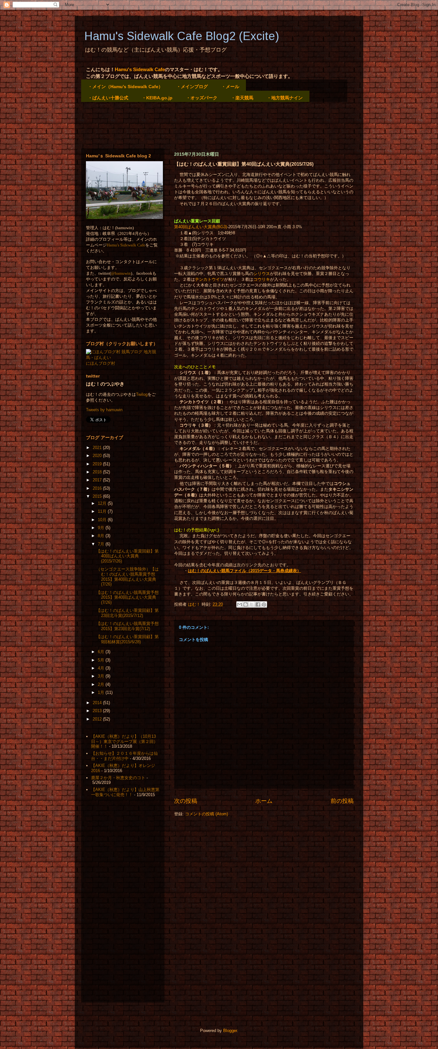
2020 (98, 455)
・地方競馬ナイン (285, 97)
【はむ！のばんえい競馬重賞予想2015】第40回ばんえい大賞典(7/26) (127, 597)
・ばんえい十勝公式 (108, 97)
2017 (98, 480)
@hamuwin (121, 273)
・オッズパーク (201, 97)
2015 (98, 496)
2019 (98, 464)
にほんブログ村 (100, 363)
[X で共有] (251, 604)
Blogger (230, 1030)
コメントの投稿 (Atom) (206, 814)
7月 (101, 544)
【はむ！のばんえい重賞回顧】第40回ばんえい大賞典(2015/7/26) (127, 556)
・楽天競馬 (242, 97)
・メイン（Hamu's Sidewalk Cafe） (125, 86)
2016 (98, 488)
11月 (103, 511)
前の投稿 (342, 801)
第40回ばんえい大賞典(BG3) (200, 226)
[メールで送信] (239, 604)
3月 (101, 676)
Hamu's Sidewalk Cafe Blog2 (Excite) (181, 36)
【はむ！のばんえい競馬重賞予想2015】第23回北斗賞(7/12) (127, 626)
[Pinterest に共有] (264, 604)
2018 (98, 472)
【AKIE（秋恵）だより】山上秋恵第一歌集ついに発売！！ (125, 792)
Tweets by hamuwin (104, 409)
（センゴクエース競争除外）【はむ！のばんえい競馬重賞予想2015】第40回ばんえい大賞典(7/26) (127, 577)
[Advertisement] (198, 126)
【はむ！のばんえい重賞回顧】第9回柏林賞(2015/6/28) (127, 639)
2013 (98, 710)
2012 (98, 719)
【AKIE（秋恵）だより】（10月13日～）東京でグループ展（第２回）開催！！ (124, 741)
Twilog (141, 394)
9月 (101, 527)
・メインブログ (192, 86)
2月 (101, 684)
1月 (101, 692)
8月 (101, 535)
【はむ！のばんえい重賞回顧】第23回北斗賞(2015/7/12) (127, 613)
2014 (98, 702)
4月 (101, 668)
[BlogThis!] (245, 604)
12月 (103, 503)
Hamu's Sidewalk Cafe (140, 69)
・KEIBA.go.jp (157, 97)
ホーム (264, 801)
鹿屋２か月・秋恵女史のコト (118, 777)
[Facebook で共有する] (258, 604)
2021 (98, 447)
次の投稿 (185, 801)
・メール (230, 86)
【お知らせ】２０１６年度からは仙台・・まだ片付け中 (124, 756)
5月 (101, 660)
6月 (101, 651)
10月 (103, 519)
